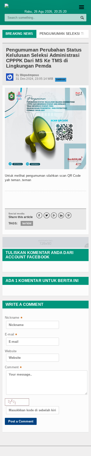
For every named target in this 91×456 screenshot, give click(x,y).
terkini (26, 223)
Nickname (13, 318)
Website (11, 351)
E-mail (11, 335)
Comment (13, 367)
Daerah (60, 80)
